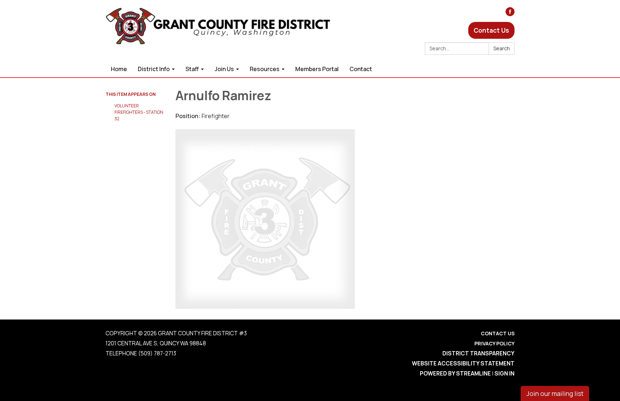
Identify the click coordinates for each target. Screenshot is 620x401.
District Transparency (478, 353)
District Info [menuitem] (154, 69)
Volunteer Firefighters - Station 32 (138, 112)
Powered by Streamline (455, 373)
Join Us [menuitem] (224, 69)
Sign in (504, 373)
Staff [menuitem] (192, 69)
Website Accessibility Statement (463, 363)
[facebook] (510, 13)
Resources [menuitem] (265, 69)
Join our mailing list (554, 393)
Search (501, 48)
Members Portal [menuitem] (317, 69)
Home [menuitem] (119, 69)
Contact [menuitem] (360, 69)
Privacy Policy (494, 343)
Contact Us (491, 30)
